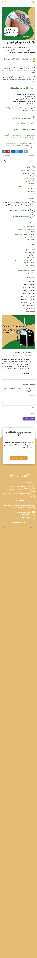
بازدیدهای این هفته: (29, 297)
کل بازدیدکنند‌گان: (30, 309)
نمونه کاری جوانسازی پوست (26, 270)
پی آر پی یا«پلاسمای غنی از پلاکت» (24, 234)
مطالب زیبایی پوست (28, 262)
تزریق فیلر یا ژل (29, 237)
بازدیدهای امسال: (30, 303)
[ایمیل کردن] (26, 151)
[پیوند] (33, 2)
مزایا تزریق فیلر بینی (28, 189)
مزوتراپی (31, 255)
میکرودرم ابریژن (29, 265)
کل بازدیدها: (31, 306)
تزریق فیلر (31, 191)
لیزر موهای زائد (29, 252)
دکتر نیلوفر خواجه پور (21, 118)
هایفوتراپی (31, 273)
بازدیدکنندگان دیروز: (29, 294)
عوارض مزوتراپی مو (28, 173)
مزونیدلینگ (30, 176)
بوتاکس (31, 232)
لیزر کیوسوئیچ (30, 250)
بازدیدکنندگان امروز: (29, 288)
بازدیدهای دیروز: (30, 291)
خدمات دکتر (30, 239)
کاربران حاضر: (31, 281)
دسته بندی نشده (29, 242)
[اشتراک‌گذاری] (21, 151)
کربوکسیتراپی (30, 194)
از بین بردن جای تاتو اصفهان (26, 143)
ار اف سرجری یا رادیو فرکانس (26, 229)
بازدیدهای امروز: (30, 285)
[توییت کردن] (17, 151)
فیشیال (32, 247)
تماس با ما (18, 137)
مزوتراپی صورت (29, 178)
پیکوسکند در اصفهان (11, 145)
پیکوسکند (19, 145)
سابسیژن (31, 244)
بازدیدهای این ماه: (29, 300)
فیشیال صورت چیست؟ (27, 170)
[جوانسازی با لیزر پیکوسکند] (18, 332)
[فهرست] (6, 2)
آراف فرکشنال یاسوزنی (28, 226)
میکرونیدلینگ (30, 268)
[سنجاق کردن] (8, 151)
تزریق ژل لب (30, 183)
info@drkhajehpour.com (21, 217)
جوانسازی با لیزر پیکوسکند (23, 352)
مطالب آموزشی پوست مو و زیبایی (24, 260)
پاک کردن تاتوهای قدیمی (12, 143)
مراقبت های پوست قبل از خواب (25, 186)
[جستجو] (2, 2)
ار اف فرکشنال (30, 181)
